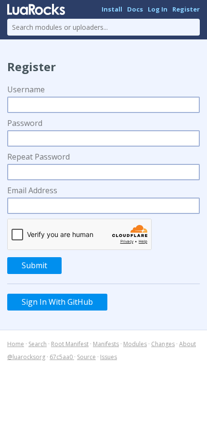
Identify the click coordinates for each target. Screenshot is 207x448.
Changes (163, 344)
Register (186, 9)
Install (112, 9)
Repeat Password (38, 156)
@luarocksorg (26, 357)
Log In (158, 9)
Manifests (106, 344)
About (187, 344)
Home (15, 344)
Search (37, 344)
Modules (135, 344)
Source (86, 357)
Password (24, 123)
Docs (135, 9)
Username (26, 89)
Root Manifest (70, 344)
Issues (108, 357)
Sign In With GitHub (57, 302)
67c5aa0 (62, 357)
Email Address (32, 190)
